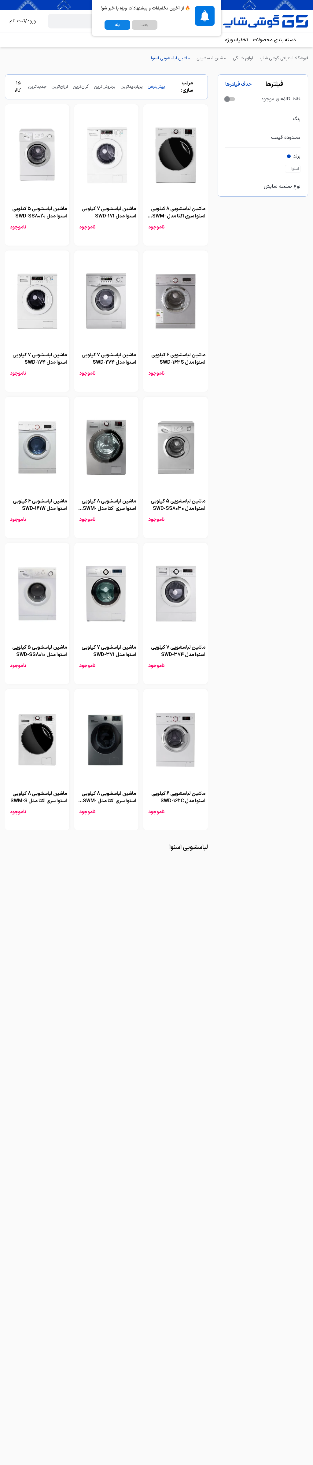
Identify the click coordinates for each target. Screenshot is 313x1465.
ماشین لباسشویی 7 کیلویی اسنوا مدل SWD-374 (178, 651)
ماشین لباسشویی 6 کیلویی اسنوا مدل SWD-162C (178, 797)
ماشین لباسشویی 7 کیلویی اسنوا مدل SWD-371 (109, 651)
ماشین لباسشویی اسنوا (170, 58)
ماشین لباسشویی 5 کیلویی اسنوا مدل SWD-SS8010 (39, 651)
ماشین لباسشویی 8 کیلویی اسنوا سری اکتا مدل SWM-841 (109, 509)
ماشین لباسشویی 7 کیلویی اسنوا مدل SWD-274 (109, 358)
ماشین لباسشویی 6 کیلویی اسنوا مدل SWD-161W (40, 505)
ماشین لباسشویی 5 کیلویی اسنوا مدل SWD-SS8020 (39, 212)
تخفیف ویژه (236, 40)
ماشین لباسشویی (211, 58)
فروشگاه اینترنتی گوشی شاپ (284, 58)
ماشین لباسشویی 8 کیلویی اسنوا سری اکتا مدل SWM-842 (109, 801)
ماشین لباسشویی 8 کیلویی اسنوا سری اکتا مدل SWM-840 (178, 216)
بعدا (145, 24)
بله (117, 24)
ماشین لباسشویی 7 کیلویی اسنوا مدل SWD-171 (109, 212)
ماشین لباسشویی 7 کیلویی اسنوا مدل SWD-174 (40, 358)
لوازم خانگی (243, 58)
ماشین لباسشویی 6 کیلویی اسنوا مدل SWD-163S (178, 358)
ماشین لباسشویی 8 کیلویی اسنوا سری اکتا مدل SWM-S (38, 797)
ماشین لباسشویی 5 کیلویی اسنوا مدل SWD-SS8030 (178, 505)
